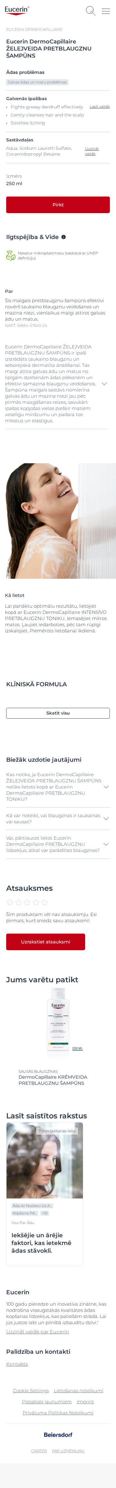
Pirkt (58, 205)
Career (39, 1451)
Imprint (85, 1402)
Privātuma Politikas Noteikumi (58, 1413)
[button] (56, 384)
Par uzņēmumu (68, 1451)
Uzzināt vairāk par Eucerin (37, 1332)
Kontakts (17, 1364)
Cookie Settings (31, 1390)
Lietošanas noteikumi (78, 1390)
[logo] (17, 10)
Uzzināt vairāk (92, 151)
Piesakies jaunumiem (47, 1402)
